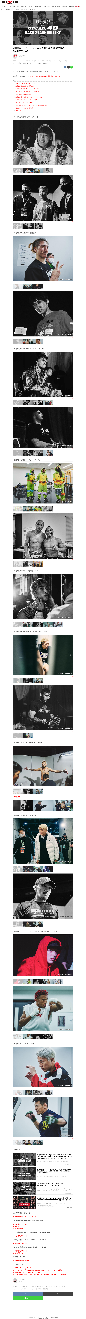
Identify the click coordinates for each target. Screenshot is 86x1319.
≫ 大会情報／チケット (20, 1224)
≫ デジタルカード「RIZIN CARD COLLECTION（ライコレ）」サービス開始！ (38, 1270)
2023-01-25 (21, 55)
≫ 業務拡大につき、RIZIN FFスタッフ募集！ (27, 1272)
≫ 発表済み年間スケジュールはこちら (25, 1217)
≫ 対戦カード (17, 1226)
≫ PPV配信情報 (18, 1228)
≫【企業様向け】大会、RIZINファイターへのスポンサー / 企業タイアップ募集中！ (39, 1274)
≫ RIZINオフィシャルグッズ (22, 1268)
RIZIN (20, 57)
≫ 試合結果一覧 (18, 1253)
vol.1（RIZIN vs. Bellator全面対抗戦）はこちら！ (46, 76)
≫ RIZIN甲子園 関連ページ (21, 1260)
